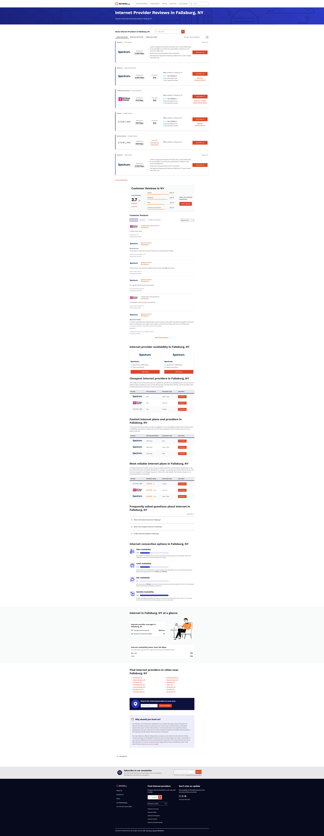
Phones (164, 3)
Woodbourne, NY (138, 689)
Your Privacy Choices (151, 830)
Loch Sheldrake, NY (139, 687)
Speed (149, 192)
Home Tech (173, 3)
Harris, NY (170, 684)
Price (149, 202)
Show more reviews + (162, 337)
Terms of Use (181, 799)
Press (118, 798)
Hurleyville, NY (137, 682)
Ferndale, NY (171, 689)
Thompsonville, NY (139, 692)
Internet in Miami (152, 812)
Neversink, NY (171, 692)
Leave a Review (186, 204)
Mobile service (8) (151, 37)
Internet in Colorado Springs (155, 822)
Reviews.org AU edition (126, 806)
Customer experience (154, 207)
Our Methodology (121, 803)
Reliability (150, 197)
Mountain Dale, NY (172, 680)
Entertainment (154, 3)
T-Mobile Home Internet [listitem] (154, 220)
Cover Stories (183, 3)
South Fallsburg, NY (139, 680)
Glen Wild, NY (171, 682)
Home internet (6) (122, 37)
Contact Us (119, 794)
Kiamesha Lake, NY (173, 677)
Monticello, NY (171, 687)
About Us (152, 744)
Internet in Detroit (152, 819)
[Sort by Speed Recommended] (199, 37)
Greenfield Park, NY (139, 684)
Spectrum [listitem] (142, 220)
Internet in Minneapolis (154, 815)
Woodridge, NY (137, 677)
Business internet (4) (136, 37)
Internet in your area (153, 809)
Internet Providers (142, 3)
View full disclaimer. (121, 180)
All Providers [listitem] (133, 220)
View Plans (199, 52)
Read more (132, 328)
